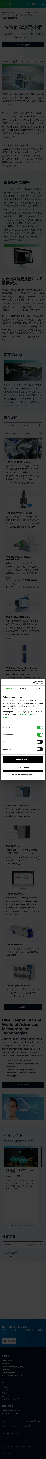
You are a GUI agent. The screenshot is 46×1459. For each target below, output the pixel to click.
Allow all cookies (23, 760)
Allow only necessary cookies (23, 775)
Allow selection (23, 767)
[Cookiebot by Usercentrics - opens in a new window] (33, 682)
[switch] (40, 735)
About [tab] (37, 689)
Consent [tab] (8, 689)
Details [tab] (23, 689)
